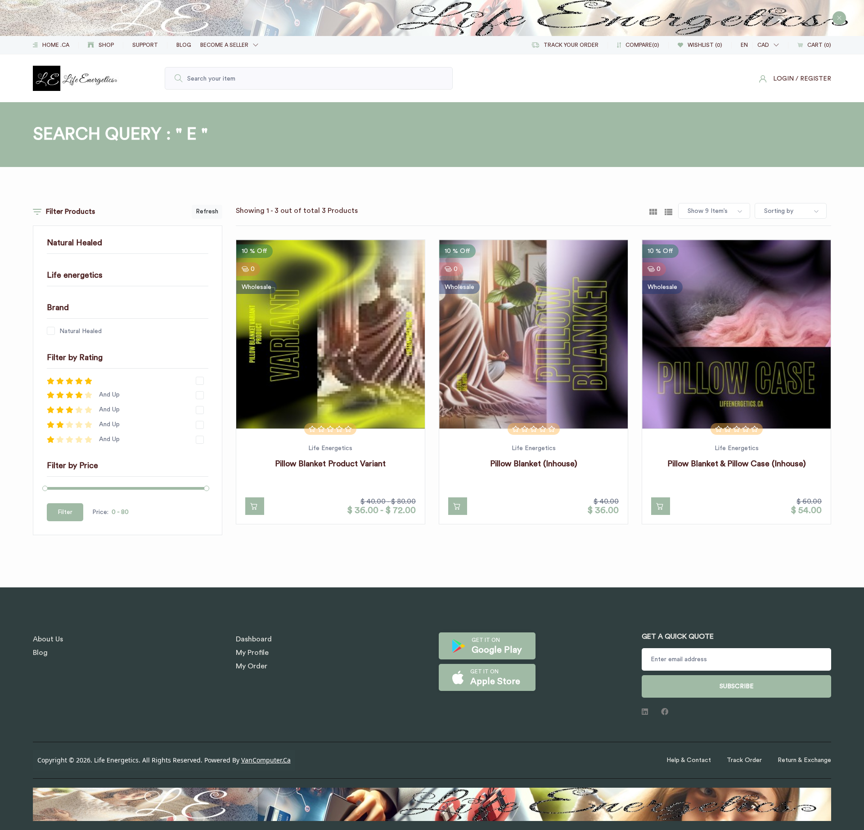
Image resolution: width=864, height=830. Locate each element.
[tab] (653, 211)
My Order (251, 666)
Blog (40, 652)
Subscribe (737, 686)
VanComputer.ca (266, 760)
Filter (65, 512)
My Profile (252, 652)
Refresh (207, 211)
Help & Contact (688, 760)
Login (783, 79)
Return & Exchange (804, 760)
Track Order (744, 760)
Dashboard (254, 639)
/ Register (813, 79)
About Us (48, 639)
